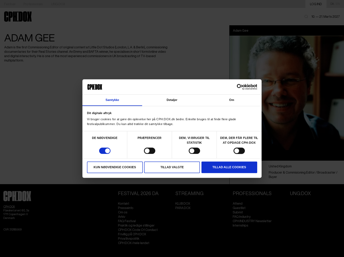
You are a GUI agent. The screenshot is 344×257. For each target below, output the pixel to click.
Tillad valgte (172, 167)
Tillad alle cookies (229, 167)
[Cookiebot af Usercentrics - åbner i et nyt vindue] (239, 87)
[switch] (149, 151)
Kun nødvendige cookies (115, 167)
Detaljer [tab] (172, 100)
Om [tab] (231, 100)
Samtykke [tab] (112, 100)
